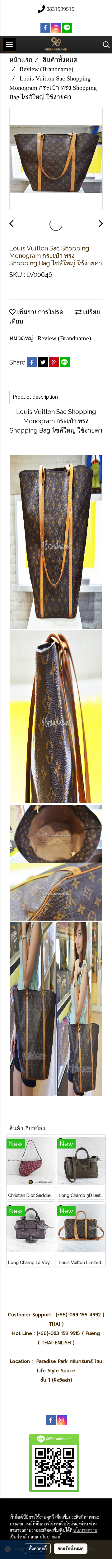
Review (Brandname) (64, 338)
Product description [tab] (35, 397)
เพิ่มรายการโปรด (39, 312)
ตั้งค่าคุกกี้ (38, 1548)
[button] (104, 44)
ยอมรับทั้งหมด (71, 1548)
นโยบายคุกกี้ (51, 1536)
